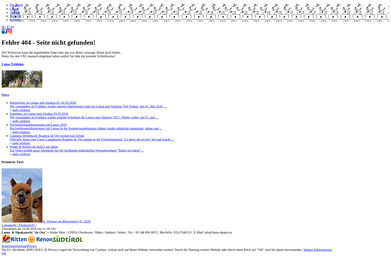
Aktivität (15, 16)
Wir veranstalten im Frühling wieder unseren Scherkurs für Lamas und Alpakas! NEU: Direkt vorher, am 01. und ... (84, 117)
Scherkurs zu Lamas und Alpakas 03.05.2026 (39, 113)
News (5, 94)
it (8, 26)
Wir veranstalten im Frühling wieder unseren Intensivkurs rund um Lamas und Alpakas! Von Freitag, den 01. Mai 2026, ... (88, 106)
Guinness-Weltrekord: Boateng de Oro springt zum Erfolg (47, 135)
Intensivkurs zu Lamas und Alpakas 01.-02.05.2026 (43, 102)
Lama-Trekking (13, 64)
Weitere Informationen (317, 249)
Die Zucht (16, 5)
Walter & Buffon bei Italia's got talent (34, 146)
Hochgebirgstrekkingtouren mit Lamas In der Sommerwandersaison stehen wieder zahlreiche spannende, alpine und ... (86, 128)
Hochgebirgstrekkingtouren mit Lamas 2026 (38, 124)
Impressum (9, 246)
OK (4, 253)
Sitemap (21, 246)
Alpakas (15, 12)
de (3, 26)
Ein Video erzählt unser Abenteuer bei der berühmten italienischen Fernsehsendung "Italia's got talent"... (76, 150)
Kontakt (15, 19)
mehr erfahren (21, 110)
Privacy (32, 246)
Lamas (14, 8)
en (12, 26)
